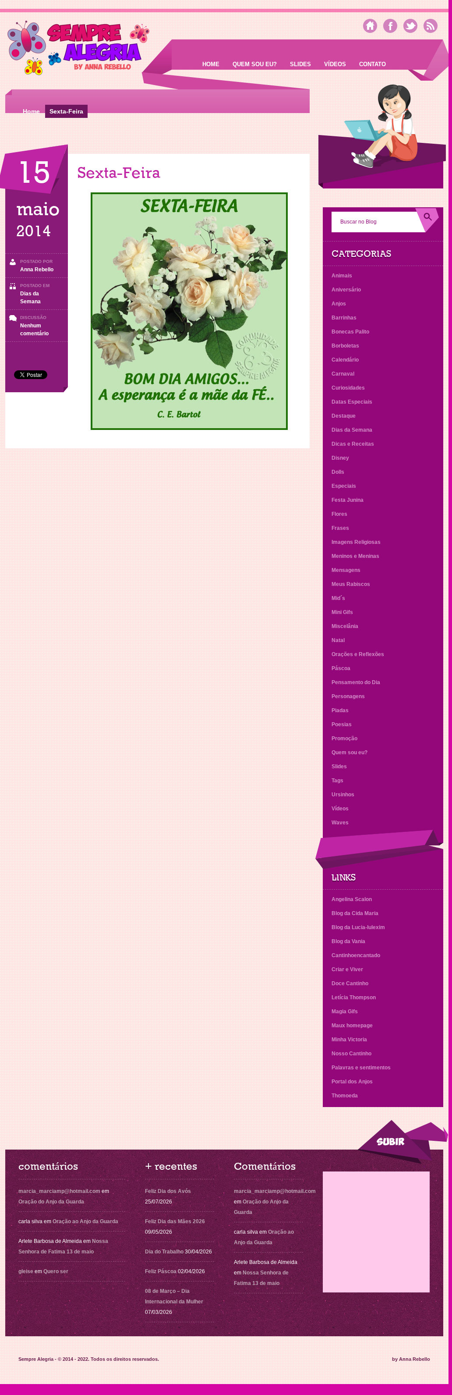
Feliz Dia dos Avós (168, 1191)
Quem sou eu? (255, 64)
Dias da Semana (352, 430)
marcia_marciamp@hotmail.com (59, 1191)
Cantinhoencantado (356, 955)
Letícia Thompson (354, 997)
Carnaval (343, 374)
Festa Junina (348, 500)
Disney (340, 458)
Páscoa (341, 668)
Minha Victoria (349, 1039)
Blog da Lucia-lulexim (358, 927)
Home (210, 64)
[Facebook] (390, 26)
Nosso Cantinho (351, 1054)
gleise (25, 1271)
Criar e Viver (347, 969)
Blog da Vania (348, 941)
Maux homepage (352, 1025)
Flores (339, 514)
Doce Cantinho (350, 983)
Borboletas (345, 346)
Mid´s (338, 598)
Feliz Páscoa (161, 1271)
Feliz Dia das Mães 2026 (175, 1221)
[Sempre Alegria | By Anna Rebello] (78, 50)
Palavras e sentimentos (361, 1068)
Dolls (338, 472)
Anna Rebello (36, 269)
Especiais (344, 486)
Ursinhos (343, 795)
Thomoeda (345, 1096)
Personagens (348, 696)
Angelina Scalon (352, 899)
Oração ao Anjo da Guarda (85, 1221)
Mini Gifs (342, 612)
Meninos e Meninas (355, 556)
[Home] (370, 26)
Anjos (339, 304)
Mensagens (346, 570)
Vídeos (335, 64)
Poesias (342, 724)
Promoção (344, 738)
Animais (342, 276)
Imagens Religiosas (356, 542)
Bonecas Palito (350, 332)
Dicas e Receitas (353, 444)
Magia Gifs (345, 1011)
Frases (340, 528)
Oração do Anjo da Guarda (51, 1202)
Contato (372, 64)
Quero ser (55, 1271)
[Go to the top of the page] (402, 1142)
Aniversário (346, 290)
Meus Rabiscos (351, 584)
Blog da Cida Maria (355, 913)
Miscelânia (345, 626)
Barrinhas (344, 318)
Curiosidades (348, 388)
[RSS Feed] (430, 26)
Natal (338, 640)
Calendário (345, 360)
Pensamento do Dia (356, 682)
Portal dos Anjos (352, 1082)
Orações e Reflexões (358, 654)
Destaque (344, 416)
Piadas (340, 710)
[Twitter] (410, 26)
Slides (300, 64)
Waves (340, 823)
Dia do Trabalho (164, 1252)
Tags (337, 780)
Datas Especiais (352, 402)
